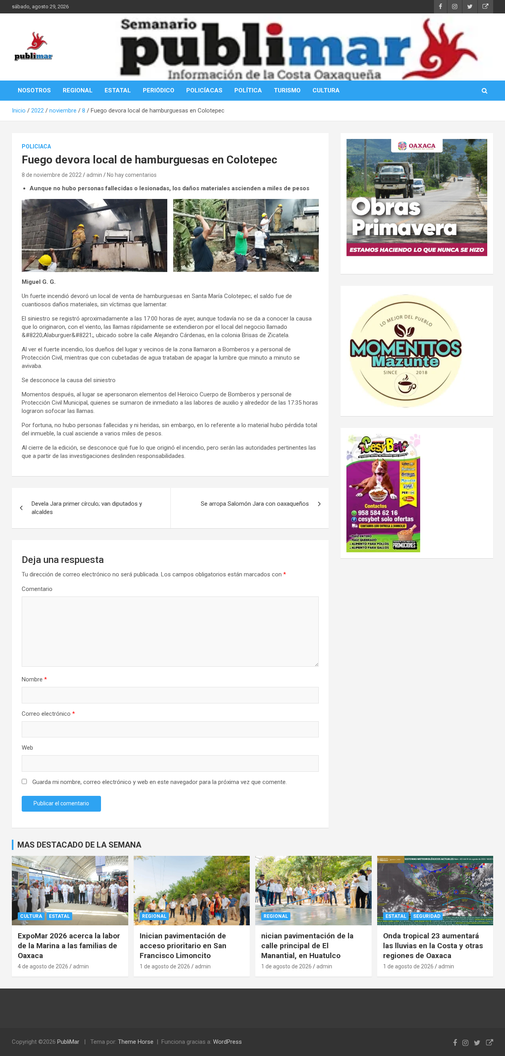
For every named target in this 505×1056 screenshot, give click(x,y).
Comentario (37, 589)
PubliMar (68, 1041)
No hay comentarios (132, 175)
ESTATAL (118, 90)
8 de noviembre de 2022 (52, 175)
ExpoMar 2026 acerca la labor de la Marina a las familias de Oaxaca (69, 945)
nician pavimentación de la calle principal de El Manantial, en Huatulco (307, 945)
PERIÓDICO (158, 90)
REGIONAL (78, 90)
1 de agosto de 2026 (165, 966)
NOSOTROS (34, 90)
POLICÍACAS (204, 90)
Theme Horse (135, 1041)
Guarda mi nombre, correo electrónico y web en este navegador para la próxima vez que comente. (159, 782)
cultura (31, 916)
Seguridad (426, 916)
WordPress (227, 1041)
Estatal (59, 916)
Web (27, 747)
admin (94, 175)
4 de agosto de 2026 (43, 966)
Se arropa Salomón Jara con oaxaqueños (255, 503)
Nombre (34, 679)
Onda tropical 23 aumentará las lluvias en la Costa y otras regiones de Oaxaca (433, 945)
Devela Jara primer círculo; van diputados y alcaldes (87, 508)
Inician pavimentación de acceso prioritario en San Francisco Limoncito (183, 945)
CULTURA (326, 90)
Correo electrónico (48, 713)
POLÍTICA (248, 90)
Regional (154, 916)
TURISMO (287, 90)
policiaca (36, 146)
